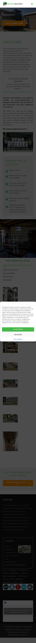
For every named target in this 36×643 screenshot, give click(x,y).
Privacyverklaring (18, 339)
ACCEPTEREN (18, 329)
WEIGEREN (18, 334)
